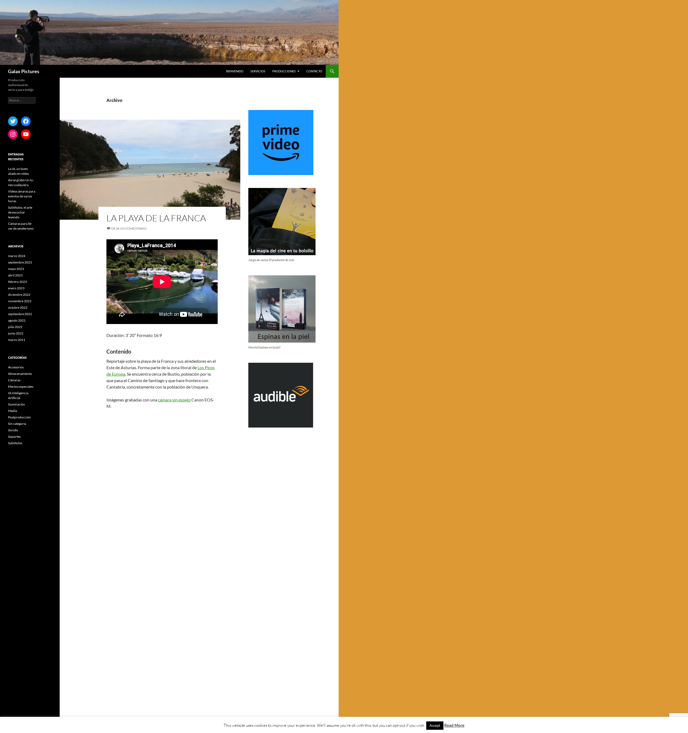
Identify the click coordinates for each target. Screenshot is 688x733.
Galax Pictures (23, 71)
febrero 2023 (17, 282)
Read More (454, 725)
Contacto (314, 71)
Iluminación (16, 404)
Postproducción (19, 417)
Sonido (13, 430)
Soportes (14, 437)
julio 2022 (15, 327)
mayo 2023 (16, 269)
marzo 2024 (16, 256)
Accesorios (16, 367)
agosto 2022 (17, 320)
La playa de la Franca (156, 217)
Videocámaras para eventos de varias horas (21, 196)
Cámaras (14, 380)
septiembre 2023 (20, 262)
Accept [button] (434, 725)
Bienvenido (234, 71)
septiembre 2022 (20, 314)
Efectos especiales (20, 387)
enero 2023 (16, 288)
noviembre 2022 (19, 301)
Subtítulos (15, 443)
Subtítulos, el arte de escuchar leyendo (20, 212)
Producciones (284, 71)
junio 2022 (15, 333)
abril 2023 (15, 275)
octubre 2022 (17, 307)
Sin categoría (17, 424)
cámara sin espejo (174, 399)
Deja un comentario (129, 228)
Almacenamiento (20, 374)
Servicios (257, 71)
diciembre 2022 (19, 295)
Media (12, 411)
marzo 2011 (16, 340)
